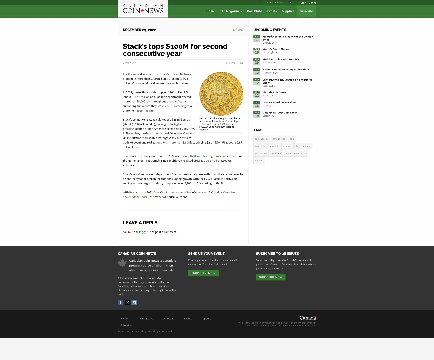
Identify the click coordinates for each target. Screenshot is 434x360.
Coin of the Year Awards (267, 146)
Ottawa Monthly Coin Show (279, 102)
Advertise (280, 2)
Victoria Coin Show (274, 92)
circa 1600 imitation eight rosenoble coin (209, 156)
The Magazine (230, 11)
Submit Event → (203, 273)
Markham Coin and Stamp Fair (281, 59)
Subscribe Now (270, 277)
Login (303, 2)
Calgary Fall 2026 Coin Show (280, 112)
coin (292, 138)
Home (210, 11)
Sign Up (312, 2)
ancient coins (262, 138)
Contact (291, 2)
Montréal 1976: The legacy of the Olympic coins (288, 38)
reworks (259, 160)
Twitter (127, 302)
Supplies (288, 11)
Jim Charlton (261, 153)
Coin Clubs (254, 11)
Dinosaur (287, 146)
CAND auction (279, 138)
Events (272, 11)
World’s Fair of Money (276, 49)
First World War (303, 146)
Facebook (120, 302)
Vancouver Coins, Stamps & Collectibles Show (287, 81)
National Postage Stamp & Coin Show (286, 69)
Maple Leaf (276, 153)
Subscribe (306, 11)
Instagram (134, 302)
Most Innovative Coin (296, 153)
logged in (145, 232)
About (270, 2)
